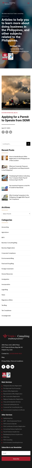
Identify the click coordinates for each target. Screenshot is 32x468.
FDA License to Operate (10, 423)
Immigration (5, 279)
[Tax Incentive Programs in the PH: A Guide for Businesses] (5, 188)
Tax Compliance (6, 310)
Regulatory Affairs (7, 300)
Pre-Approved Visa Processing (11, 388)
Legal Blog (5, 289)
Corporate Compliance (9, 253)
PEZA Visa (6, 437)
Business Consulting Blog (9, 242)
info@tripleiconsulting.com (19, 51)
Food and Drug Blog (8, 263)
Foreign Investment (8, 269)
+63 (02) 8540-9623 (16, 49)
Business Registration (8, 248)
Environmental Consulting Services (13, 442)
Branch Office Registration (10, 391)
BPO (3, 237)
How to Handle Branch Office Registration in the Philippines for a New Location (19, 158)
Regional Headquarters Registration (13, 399)
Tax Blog (4, 305)
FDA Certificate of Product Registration (14, 426)
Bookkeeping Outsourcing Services (12, 434)
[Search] (28, 144)
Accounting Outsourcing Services (12, 429)
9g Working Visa (7, 418)
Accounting (5, 227)
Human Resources (7, 274)
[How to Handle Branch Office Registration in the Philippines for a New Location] (5, 158)
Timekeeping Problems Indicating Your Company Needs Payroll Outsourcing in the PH (19, 178)
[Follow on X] (6, 132)
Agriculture (5, 232)
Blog (3, 357)
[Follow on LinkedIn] (10, 132)
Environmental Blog (10, 112)
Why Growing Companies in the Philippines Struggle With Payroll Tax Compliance (19, 197)
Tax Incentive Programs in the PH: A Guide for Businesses (19, 186)
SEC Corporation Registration (11, 396)
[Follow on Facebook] (3, 132)
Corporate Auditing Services (11, 404)
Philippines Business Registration (12, 385)
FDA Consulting (7, 440)
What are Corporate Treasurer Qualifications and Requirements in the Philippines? (15, 168)
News (3, 295)
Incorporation (6, 284)
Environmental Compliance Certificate (14, 410)
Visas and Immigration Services (12, 402)
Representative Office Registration (12, 393)
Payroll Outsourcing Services (11, 431)
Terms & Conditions (17, 361)
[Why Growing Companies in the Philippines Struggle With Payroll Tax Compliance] (5, 197)
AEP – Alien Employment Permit (12, 421)
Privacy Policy (6, 361)
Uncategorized (6, 315)
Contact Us (15, 46)
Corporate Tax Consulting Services (12, 407)
